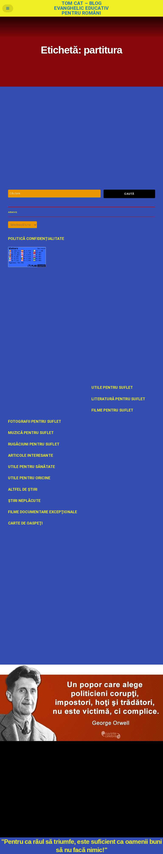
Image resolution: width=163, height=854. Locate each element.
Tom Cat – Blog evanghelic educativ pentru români (81, 8)
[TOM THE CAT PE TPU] (81, 606)
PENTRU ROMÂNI (94, 157)
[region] (81, 703)
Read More (67, 157)
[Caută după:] (54, 194)
